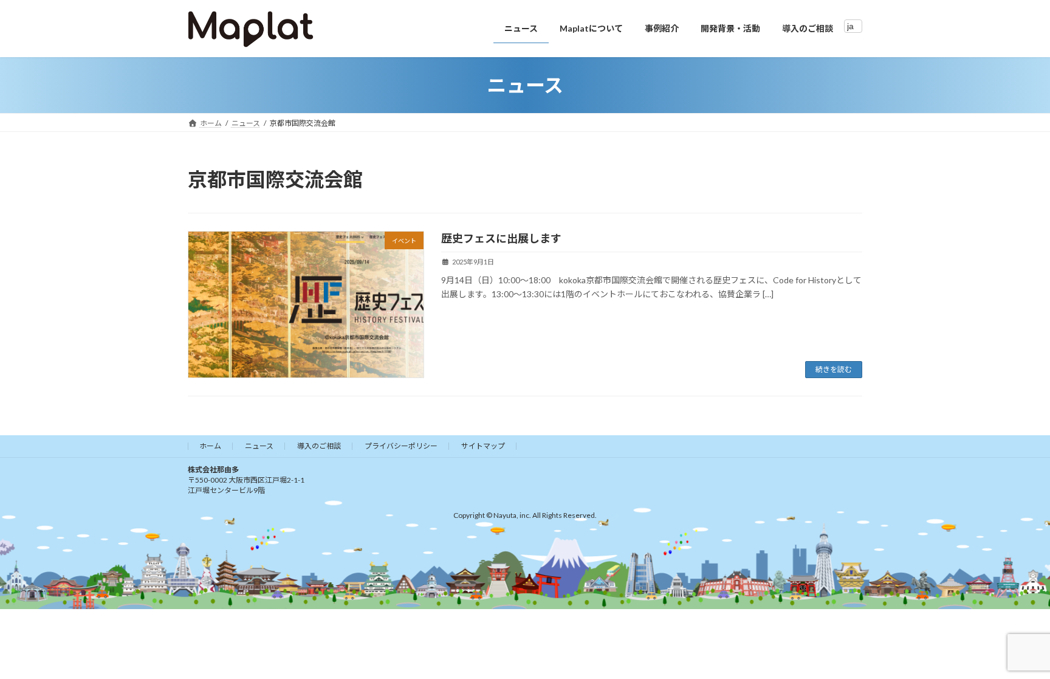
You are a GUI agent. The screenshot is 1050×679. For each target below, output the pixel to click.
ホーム (210, 445)
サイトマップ (483, 445)
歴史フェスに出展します (501, 238)
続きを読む (833, 369)
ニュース (259, 445)
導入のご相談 (319, 445)
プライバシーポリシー (401, 445)
